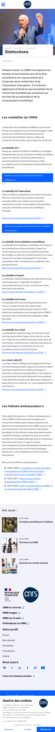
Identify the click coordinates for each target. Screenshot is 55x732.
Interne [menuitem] (6, 656)
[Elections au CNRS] (27, 545)
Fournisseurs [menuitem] (9, 651)
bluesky (4, 667)
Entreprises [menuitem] (8, 645)
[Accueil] (27, 4)
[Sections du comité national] (27, 566)
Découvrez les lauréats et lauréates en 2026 (23, 292)
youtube (43, 667)
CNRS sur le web (12, 618)
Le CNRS (18, 48)
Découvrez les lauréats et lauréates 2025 (21, 218)
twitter (12, 667)
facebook (27, 667)
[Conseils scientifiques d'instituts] (27, 524)
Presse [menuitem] (6, 635)
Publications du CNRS (14, 623)
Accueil (8, 48)
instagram (35, 667)
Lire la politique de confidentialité (15, 721)
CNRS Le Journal (12, 607)
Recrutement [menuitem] (9, 640)
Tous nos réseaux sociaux (13, 676)
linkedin (20, 667)
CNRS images (10, 612)
